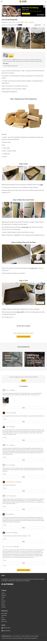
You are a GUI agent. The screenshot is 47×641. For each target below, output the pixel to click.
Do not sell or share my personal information (13, 638)
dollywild (8, 412)
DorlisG (7, 465)
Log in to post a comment (23, 570)
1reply (4, 565)
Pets (14, 22)
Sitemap (3, 619)
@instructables (6, 628)
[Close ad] (44, 6)
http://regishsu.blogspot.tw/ (11, 65)
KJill (7, 514)
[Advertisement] (23, 11)
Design (3, 597)
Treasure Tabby (9, 546)
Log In (23, 380)
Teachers (3, 607)
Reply (23, 407)
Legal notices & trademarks (30, 638)
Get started (4, 615)
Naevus (7, 390)
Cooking (3, 601)
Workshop (3, 595)
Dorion (7, 445)
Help (2, 617)
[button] (1, 1)
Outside (3, 605)
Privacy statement (25, 636)
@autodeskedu (6, 630)
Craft (2, 599)
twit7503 (8, 496)
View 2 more (38, 261)
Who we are (4, 621)
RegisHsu (5, 22)
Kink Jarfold (8, 532)
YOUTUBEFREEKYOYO (10, 482)
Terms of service (16, 636)
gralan (7, 426)
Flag (5, 405)
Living (10, 22)
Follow (11, 56)
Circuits (3, 593)
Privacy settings (34, 636)
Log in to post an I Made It (23, 336)
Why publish (4, 613)
